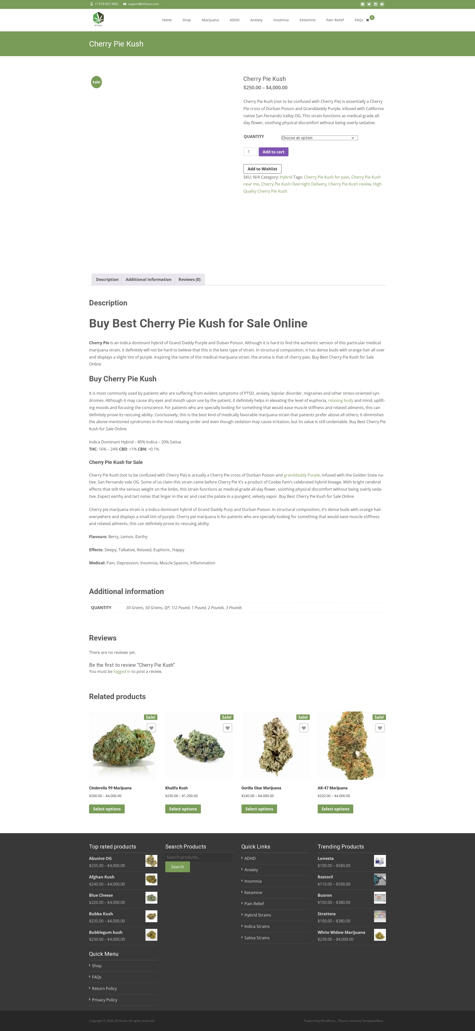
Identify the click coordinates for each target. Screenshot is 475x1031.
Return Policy (104, 988)
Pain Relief (335, 20)
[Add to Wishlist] (151, 727)
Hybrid (286, 177)
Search (177, 867)
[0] (368, 20)
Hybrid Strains (257, 915)
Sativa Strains (257, 937)
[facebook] (362, 5)
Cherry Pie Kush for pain (326, 177)
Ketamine (307, 20)
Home (167, 20)
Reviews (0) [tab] (189, 279)
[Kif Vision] (94, 19)
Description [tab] (107, 279)
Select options (107, 809)
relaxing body (340, 400)
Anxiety (256, 20)
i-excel (353, 1021)
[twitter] (369, 5)
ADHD (234, 20)
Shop (187, 20)
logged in (122, 671)
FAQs (359, 20)
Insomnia (281, 20)
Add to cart (274, 152)
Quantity (254, 136)
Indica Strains (257, 926)
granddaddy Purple (302, 475)
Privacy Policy (104, 1000)
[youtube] (382, 5)
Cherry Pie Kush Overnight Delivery (293, 184)
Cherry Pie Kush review (349, 184)
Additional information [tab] (149, 279)
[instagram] (375, 5)
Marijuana (210, 20)
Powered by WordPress (320, 1021)
